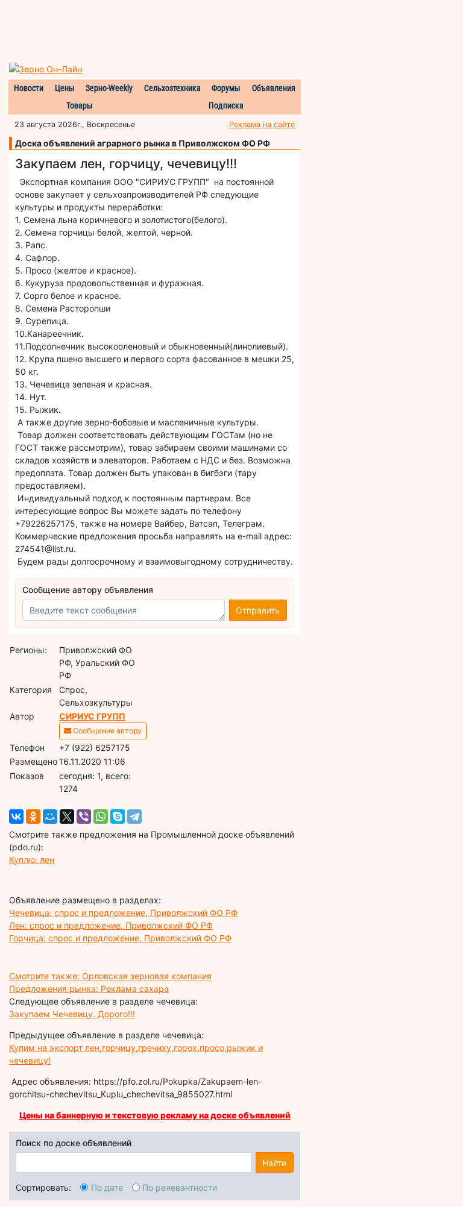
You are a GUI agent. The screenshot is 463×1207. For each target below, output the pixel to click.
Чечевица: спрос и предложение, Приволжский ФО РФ (123, 913)
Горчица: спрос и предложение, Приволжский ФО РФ (120, 938)
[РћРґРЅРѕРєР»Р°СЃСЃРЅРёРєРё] (33, 816)
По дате (107, 1187)
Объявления (273, 88)
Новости (28, 88)
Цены (65, 88)
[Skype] (117, 816)
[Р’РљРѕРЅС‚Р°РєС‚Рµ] (16, 816)
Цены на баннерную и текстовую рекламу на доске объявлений (155, 1115)
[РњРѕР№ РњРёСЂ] (50, 816)
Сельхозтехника (172, 88)
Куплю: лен (31, 859)
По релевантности (179, 1187)
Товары (79, 105)
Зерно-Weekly (109, 88)
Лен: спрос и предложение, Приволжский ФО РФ (111, 925)
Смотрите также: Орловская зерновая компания (110, 976)
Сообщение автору (106, 730)
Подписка (226, 105)
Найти (274, 1163)
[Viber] (84, 816)
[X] (67, 816)
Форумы (226, 88)
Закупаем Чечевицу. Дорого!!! (72, 1014)
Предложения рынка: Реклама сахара (89, 988)
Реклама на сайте (262, 124)
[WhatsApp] (100, 816)
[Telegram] (134, 816)
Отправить (258, 610)
